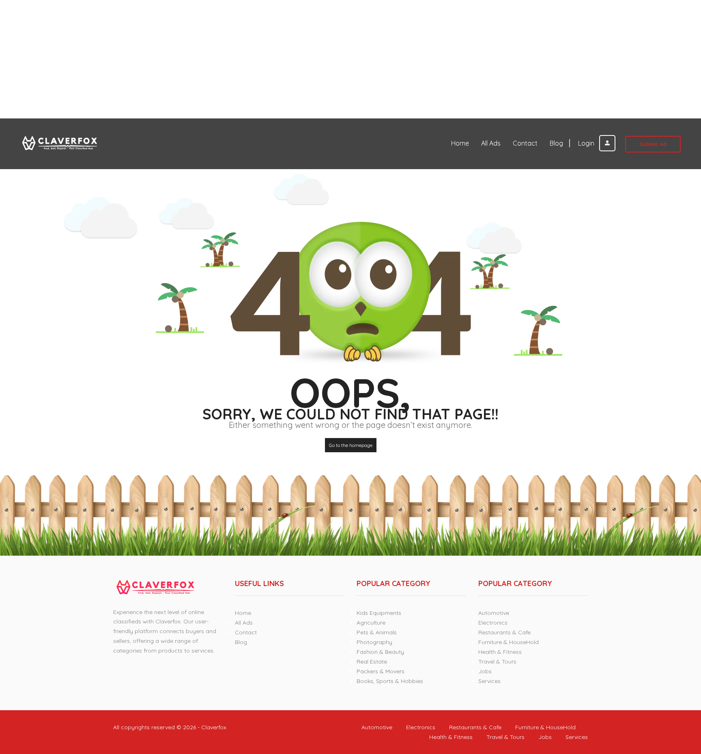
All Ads (491, 143)
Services (489, 681)
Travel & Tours (497, 661)
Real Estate (372, 661)
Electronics (492, 622)
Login (587, 143)
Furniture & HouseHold (508, 642)
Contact (525, 143)
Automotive (493, 613)
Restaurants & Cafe (504, 632)
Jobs (485, 671)
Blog (556, 143)
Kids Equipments (379, 613)
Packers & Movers (380, 671)
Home (460, 143)
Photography (374, 642)
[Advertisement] (243, 59)
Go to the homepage (350, 445)
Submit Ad (653, 144)
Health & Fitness (500, 651)
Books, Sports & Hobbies (390, 681)
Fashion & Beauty (380, 651)
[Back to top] (674, 703)
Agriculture (371, 622)
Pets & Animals (377, 632)
